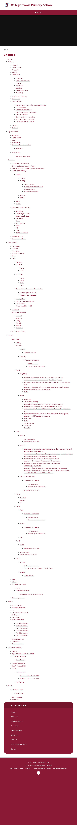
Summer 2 (19, 328)
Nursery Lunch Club (22, 90)
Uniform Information (18, 608)
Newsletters (15, 310)
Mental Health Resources (32, 441)
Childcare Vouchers (18, 639)
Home (6, 49)
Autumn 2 (19, 318)
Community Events (18, 644)
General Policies (21, 672)
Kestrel (22, 545)
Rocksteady (19, 93)
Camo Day (27, 425)
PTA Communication (18, 331)
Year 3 (22, 278)
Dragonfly (23, 356)
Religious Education (22, 233)
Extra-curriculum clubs (23, 81)
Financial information (18, 664)
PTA (13, 610)
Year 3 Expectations (22, 628)
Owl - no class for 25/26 (27, 477)
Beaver (22, 524)
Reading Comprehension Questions (31, 594)
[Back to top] (38, 773)
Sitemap (27, 768)
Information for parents (31, 360)
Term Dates (15, 251)
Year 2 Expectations (22, 626)
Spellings (22, 195)
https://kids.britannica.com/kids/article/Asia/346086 (40, 456)
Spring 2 (18, 323)
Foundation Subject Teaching (21, 207)
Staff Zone (15, 699)
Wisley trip (27, 428)
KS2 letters (19, 274)
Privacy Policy (37, 768)
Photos (26, 392)
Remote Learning (17, 236)
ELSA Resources (33, 364)
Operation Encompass (23, 156)
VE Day (26, 421)
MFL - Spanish (20, 223)
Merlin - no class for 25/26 (28, 555)
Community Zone (17, 689)
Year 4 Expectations (22, 631)
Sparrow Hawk (24, 552)
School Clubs (16, 75)
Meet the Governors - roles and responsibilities (31, 105)
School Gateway (17, 605)
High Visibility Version (16, 768)
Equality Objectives (22, 114)
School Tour (16, 99)
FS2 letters (19, 262)
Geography (19, 218)
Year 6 (22, 285)
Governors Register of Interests (26, 112)
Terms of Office (21, 107)
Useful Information (18, 620)
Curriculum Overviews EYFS (20, 164)
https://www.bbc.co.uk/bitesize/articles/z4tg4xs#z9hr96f (41, 458)
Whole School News (18, 253)
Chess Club (19, 78)
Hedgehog (23, 374)
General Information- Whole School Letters (29, 289)
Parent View (19, 149)
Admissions (15, 135)
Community (15, 125)
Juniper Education (46, 765)
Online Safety (16, 641)
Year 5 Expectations (22, 633)
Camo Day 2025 (29, 576)
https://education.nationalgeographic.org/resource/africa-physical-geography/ (48, 454)
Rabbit (22, 396)
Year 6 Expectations (22, 635)
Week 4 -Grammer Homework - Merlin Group (38, 568)
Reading (22, 181)
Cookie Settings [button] (46, 768)
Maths (18, 201)
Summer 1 (19, 325)
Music (17, 225)
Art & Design (20, 211)
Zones (10, 686)
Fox (21, 502)
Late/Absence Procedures (20, 612)
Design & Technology (23, 216)
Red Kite (22, 562)
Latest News (16, 246)
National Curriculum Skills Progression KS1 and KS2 (28, 168)
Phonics (22, 178)
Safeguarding (16, 152)
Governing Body (17, 101)
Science (18, 204)
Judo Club (19, 88)
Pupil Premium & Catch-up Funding (23, 654)
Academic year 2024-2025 (28, 293)
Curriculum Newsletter (19, 312)
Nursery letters (20, 299)
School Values (16, 138)
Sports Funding (20, 660)
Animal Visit (27, 399)
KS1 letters (19, 264)
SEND (13, 140)
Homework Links (29, 439)
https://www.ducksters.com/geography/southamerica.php (42, 461)
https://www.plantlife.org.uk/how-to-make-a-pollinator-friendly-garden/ (46, 387)
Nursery (14, 72)
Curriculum (11, 160)
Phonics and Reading (22, 590)
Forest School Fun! (30, 353)
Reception (19, 345)
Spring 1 (18, 321)
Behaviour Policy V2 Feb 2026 (29, 676)
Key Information (13, 132)
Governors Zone (17, 697)
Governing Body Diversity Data (25, 117)
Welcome (15, 65)
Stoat (21, 510)
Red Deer (23, 498)
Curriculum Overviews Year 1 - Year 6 (23, 166)
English (18, 174)
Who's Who (15, 70)
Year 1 (22, 268)
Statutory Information (14, 648)
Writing (22, 198)
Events (14, 256)
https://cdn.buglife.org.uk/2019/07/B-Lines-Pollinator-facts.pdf (43, 377)
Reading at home (29, 189)
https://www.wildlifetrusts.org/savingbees (37, 389)
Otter (21, 537)
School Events (20, 303)
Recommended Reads (31, 191)
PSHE (17, 230)
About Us (11, 61)
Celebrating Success (18, 598)
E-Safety (14, 582)
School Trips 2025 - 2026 (24, 306)
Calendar (15, 249)
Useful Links (15, 615)
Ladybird (22, 349)
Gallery (14, 579)
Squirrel (22, 435)
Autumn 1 (19, 316)
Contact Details (16, 67)
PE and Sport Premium (19, 656)
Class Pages (16, 339)
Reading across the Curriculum (33, 187)
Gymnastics (19, 86)
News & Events (12, 243)
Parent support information (36, 366)
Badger (22, 445)
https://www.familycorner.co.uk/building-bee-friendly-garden (43, 380)
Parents (10, 602)
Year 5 (22, 283)
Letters (14, 258)
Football (18, 83)
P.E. (17, 228)
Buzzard (22, 572)
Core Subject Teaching (19, 171)
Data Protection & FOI (19, 666)
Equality (14, 651)
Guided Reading (29, 184)
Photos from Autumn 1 (31, 566)
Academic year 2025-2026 (28, 295)
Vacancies (15, 128)
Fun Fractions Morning (31, 402)
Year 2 (22, 270)
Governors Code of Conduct (25, 122)
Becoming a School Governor (25, 119)
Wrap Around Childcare (19, 96)
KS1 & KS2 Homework (19, 584)
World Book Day (29, 423)
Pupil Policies (20, 682)
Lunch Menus (16, 617)
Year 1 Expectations (22, 623)
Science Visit (27, 418)
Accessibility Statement (60, 768)
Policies (14, 668)
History (18, 221)
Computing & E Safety (23, 214)
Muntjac (22, 500)
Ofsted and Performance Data (21, 145)
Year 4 (22, 280)
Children (10, 335)
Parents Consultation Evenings (25, 301)
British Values (16, 142)
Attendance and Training (23, 110)
